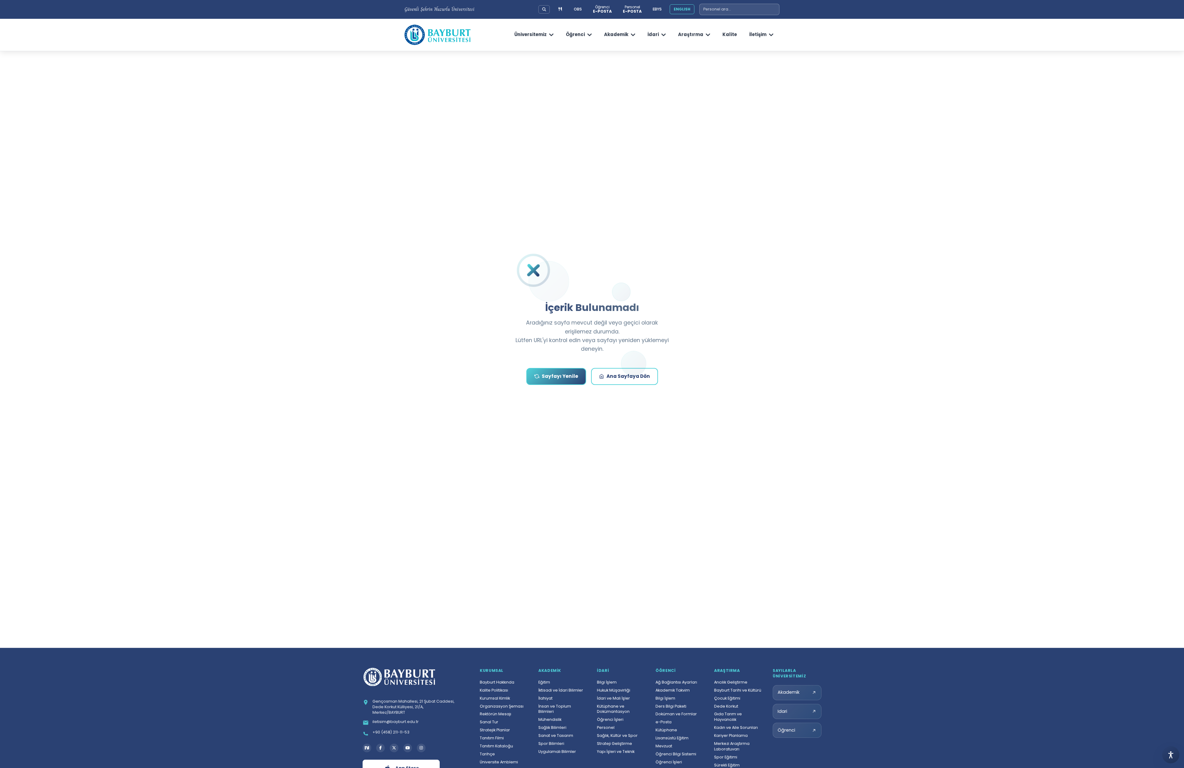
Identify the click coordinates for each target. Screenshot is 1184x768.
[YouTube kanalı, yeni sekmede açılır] (407, 748)
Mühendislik (549, 719)
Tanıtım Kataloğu (496, 746)
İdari (653, 34)
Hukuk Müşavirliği (613, 690)
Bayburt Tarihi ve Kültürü (737, 690)
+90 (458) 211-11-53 (390, 732)
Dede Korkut (726, 706)
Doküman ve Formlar (676, 714)
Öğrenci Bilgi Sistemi (676, 754)
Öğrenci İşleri (610, 719)
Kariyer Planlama (731, 735)
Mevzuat (664, 746)
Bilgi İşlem (607, 682)
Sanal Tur (489, 722)
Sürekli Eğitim (727, 765)
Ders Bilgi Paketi (671, 706)
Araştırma (690, 34)
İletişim (758, 34)
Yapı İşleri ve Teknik (616, 751)
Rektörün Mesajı (495, 714)
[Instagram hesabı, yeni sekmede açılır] (421, 748)
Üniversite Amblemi (499, 762)
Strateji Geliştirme (614, 743)
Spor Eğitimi (725, 757)
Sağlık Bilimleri (552, 727)
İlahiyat (545, 698)
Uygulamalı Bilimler (557, 751)
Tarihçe (487, 754)
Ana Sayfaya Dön (628, 376)
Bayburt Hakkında (497, 682)
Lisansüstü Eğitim (672, 738)
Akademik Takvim (673, 690)
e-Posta (664, 722)
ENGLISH (682, 9)
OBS (578, 9)
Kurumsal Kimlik (495, 698)
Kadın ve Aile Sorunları (736, 727)
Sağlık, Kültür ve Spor (617, 735)
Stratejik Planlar (495, 730)
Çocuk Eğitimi (727, 698)
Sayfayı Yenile (560, 376)
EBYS (657, 9)
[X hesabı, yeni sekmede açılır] (394, 748)
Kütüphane (666, 730)
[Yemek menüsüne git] (560, 9)
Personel (606, 727)
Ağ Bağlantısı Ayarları (676, 682)
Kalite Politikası (494, 690)
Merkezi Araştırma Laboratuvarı (732, 746)
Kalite (729, 34)
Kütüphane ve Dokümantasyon (613, 709)
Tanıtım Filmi (492, 738)
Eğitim (544, 682)
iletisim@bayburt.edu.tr (395, 721)
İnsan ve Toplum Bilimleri (554, 709)
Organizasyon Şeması (502, 706)
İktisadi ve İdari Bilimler (560, 690)
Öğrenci (575, 34)
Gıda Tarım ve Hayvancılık (728, 716)
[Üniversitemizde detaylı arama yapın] (544, 9)
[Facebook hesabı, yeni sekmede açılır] (380, 748)
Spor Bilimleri (551, 743)
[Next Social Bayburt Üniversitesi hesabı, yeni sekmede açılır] (367, 748)
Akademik (616, 34)
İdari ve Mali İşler (613, 698)
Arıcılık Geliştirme (730, 682)
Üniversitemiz (530, 34)
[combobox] (739, 9)
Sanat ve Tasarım (555, 735)
